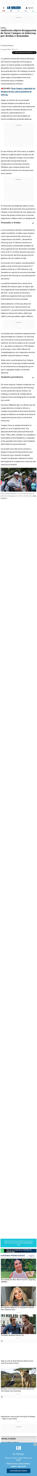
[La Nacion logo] (14, 8)
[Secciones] (3, 7)
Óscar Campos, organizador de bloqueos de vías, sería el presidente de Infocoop (18, 91)
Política (3, 28)
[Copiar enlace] (33, 223)
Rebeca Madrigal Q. (8, 45)
